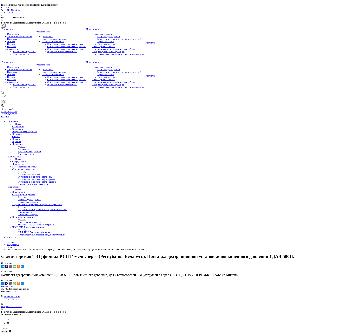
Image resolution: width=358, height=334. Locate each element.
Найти (4, 331)
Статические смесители (53, 41)
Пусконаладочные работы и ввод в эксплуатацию (121, 54)
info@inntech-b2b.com (11, 306)
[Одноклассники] (18, 266)
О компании (7, 29)
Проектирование (105, 41)
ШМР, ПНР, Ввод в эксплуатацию (108, 51)
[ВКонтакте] (2, 266)
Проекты (11, 46)
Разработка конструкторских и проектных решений (116, 39)
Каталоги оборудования (24, 51)
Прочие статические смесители (62, 51)
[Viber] (10, 266)
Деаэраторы (47, 36)
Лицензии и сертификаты (19, 36)
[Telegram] (8, 320)
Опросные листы (21, 54)
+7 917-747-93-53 (9, 12)
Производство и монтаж (103, 46)
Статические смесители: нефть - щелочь (66, 49)
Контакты (150, 43)
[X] (6, 266)
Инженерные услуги (107, 44)
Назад (18, 124)
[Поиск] (3, 26)
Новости (11, 44)
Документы (12, 49)
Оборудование (43, 32)
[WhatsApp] (14, 266)
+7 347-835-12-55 (12, 10)
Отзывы (11, 41)
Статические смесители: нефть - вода (65, 44)
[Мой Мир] (22, 266)
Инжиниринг (92, 29)
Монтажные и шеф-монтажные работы (116, 49)
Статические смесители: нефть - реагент (66, 46)
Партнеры (12, 39)
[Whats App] (8, 323)
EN (7, 7)
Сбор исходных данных (103, 34)
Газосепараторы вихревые (54, 39)
